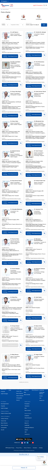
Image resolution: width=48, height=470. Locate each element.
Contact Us (41, 400)
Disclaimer (35, 447)
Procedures (27, 403)
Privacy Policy (19, 447)
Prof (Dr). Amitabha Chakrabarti (15, 62)
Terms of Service (28, 447)
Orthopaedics (19, 398)
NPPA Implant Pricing (10, 447)
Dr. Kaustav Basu (14, 239)
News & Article (27, 394)
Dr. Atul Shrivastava (39, 62)
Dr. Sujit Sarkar (38, 297)
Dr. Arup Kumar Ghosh (16, 180)
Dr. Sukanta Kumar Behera (15, 152)
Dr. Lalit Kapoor (14, 32)
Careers (41, 396)
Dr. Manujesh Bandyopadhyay (38, 240)
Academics (27, 415)
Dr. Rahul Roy (13, 297)
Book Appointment (5, 403)
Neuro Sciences (19, 393)
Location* (3, 23)
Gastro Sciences (19, 395)
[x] (30, 443)
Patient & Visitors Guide (6, 413)
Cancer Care (18, 391)
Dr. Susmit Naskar (15, 268)
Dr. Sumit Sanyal (38, 151)
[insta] (22, 443)
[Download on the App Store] (20, 439)
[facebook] (25, 443)
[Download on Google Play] (28, 439)
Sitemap (40, 447)
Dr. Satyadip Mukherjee (16, 209)
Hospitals (3, 391)
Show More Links (23, 454)
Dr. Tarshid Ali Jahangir (40, 32)
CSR (40, 398)
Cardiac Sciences (20, 389)
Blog (25, 392)
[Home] (7, 5)
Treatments (26, 390)
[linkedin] (27, 443)
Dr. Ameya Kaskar (14, 326)
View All (17, 400)
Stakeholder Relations (29, 427)
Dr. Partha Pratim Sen (39, 180)
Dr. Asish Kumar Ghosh (40, 91)
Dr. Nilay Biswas (14, 354)
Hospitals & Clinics (15, 24)
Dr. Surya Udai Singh (15, 91)
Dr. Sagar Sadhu (38, 354)
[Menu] (46, 5)
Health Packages (4, 393)
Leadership (41, 390)
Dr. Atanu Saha (14, 121)
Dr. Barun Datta (38, 326)
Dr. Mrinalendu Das (39, 121)
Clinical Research (35, 390)
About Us (27, 423)
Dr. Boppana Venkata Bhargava (39, 269)
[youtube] (33, 443)
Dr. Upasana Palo (38, 209)
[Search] (44, 5)
